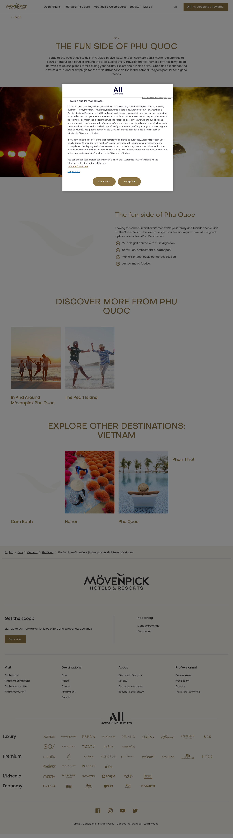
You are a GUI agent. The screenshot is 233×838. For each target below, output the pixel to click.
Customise (104, 181)
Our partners (74, 171)
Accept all (129, 181)
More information (78, 166)
